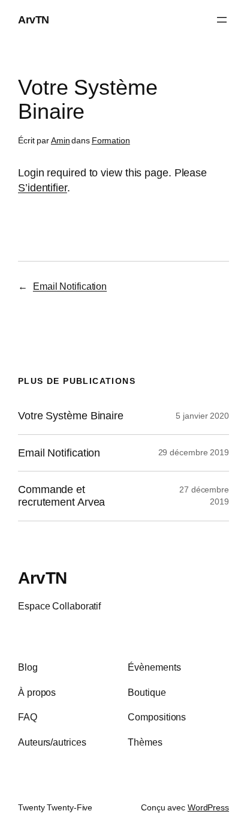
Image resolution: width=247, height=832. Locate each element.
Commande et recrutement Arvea (61, 495)
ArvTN (33, 19)
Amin (60, 140)
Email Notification (70, 286)
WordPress (208, 807)
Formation (111, 140)
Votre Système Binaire (70, 416)
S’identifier (42, 187)
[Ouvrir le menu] (222, 20)
